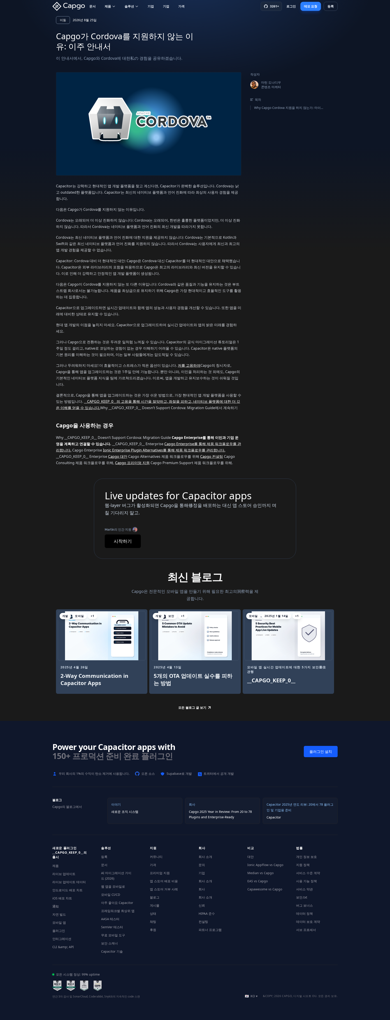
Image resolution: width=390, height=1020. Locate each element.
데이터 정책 (304, 913)
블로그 (154, 897)
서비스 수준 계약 (308, 873)
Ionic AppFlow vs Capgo (265, 865)
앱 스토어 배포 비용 (164, 881)
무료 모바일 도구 (113, 935)
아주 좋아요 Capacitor (117, 903)
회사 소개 (205, 857)
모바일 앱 (59, 922)
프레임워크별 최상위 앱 (118, 911)
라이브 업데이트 (63, 874)
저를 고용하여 (189, 365)
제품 (108, 6)
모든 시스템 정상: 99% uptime (78, 974)
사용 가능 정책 (306, 881)
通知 (55, 906)
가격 (181, 6)
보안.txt (301, 897)
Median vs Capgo (260, 873)
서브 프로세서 (306, 930)
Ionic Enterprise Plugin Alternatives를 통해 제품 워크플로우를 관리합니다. (164, 450)
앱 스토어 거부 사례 (164, 889)
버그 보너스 (304, 905)
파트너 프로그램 (210, 930)
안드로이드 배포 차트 (67, 890)
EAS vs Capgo (257, 881)
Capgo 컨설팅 (211, 456)
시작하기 (123, 541)
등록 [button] (330, 6)
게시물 (154, 905)
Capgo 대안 (117, 456)
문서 (92, 6)
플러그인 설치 (320, 751)
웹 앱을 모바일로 (113, 886)
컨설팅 (203, 921)
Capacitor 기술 (112, 951)
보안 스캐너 (109, 943)
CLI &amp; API (63, 947)
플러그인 (58, 930)
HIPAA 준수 (207, 913)
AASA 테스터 (110, 919)
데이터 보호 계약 (308, 921)
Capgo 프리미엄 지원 (132, 462)
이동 (63, 20)
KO (251, 996)
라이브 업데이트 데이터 (69, 882)
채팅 (153, 921)
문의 (202, 865)
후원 (153, 930)
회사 (202, 889)
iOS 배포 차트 (62, 898)
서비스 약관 (304, 889)
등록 (104, 857)
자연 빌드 (59, 914)
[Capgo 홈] (70, 6)
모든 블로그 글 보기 (192, 707)
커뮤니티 (156, 857)
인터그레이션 (61, 939)
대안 (250, 857)
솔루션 (129, 6)
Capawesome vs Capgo (264, 889)
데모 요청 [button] (310, 6)
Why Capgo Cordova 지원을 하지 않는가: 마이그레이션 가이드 (289, 107)
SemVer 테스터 (112, 927)
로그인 (291, 6)
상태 (153, 913)
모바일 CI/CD (110, 894)
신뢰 (202, 905)
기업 (151, 6)
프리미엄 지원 (160, 873)
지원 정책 (303, 865)
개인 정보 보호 (306, 857)
